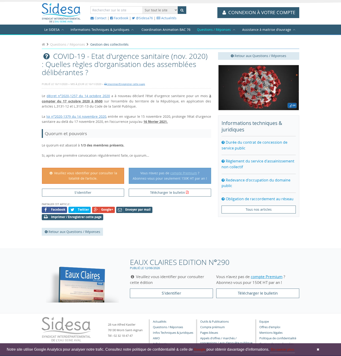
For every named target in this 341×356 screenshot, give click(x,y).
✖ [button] (318, 349)
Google (200, 349)
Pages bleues (209, 333)
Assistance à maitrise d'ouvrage (266, 29)
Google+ (107, 210)
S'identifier (82, 192)
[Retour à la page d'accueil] (43, 44)
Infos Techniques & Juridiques (173, 333)
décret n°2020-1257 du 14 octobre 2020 (78, 96)
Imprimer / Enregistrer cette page (76, 217)
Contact (100, 18)
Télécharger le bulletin (167, 192)
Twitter (83, 210)
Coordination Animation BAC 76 (166, 29)
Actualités (168, 18)
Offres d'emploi (269, 327)
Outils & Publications (214, 322)
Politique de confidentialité (277, 338)
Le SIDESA (52, 29)
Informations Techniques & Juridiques (100, 29)
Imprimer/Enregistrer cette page (126, 84)
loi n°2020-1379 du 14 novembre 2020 (76, 116)
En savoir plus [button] (282, 349)
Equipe (264, 322)
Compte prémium (212, 327)
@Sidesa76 (144, 18)
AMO (156, 338)
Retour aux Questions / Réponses (260, 56)
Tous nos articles (259, 209)
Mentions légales (271, 333)
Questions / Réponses (214, 29)
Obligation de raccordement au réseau (259, 198)
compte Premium (183, 173)
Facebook (120, 18)
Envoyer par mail (138, 210)
